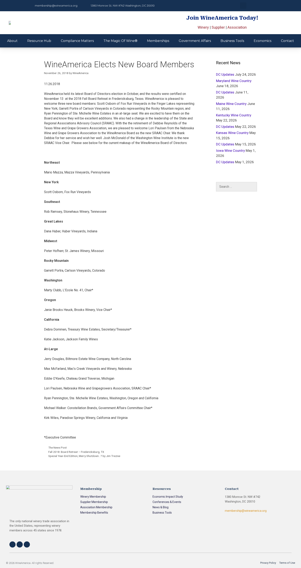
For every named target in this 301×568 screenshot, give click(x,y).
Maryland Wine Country (233, 81)
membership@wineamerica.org (246, 511)
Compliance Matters (77, 41)
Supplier (218, 27)
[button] (243, 5)
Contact (287, 41)
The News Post (57, 447)
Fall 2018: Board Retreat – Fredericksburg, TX (76, 451)
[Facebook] (12, 544)
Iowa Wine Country (230, 150)
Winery (203, 27)
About (12, 41)
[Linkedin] (27, 544)
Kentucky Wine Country (233, 115)
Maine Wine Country (231, 104)
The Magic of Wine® (120, 41)
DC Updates (225, 74)
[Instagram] (20, 544)
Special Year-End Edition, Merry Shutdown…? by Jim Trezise (84, 456)
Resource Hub (39, 41)
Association (237, 27)
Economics (262, 41)
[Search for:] (236, 186)
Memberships (158, 41)
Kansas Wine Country (232, 133)
